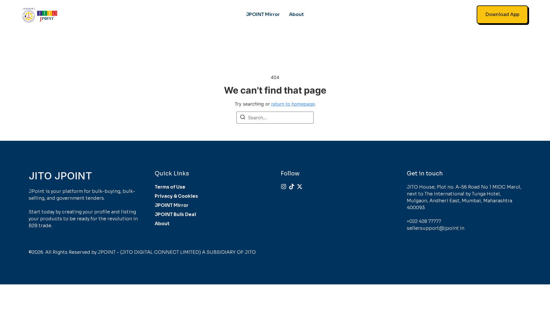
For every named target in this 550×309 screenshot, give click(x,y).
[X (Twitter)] (299, 186)
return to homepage (293, 104)
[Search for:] (275, 118)
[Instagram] (283, 186)
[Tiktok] (291, 186)
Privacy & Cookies (176, 196)
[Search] (242, 118)
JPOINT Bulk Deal (175, 214)
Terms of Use (170, 187)
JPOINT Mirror (263, 14)
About (296, 14)
